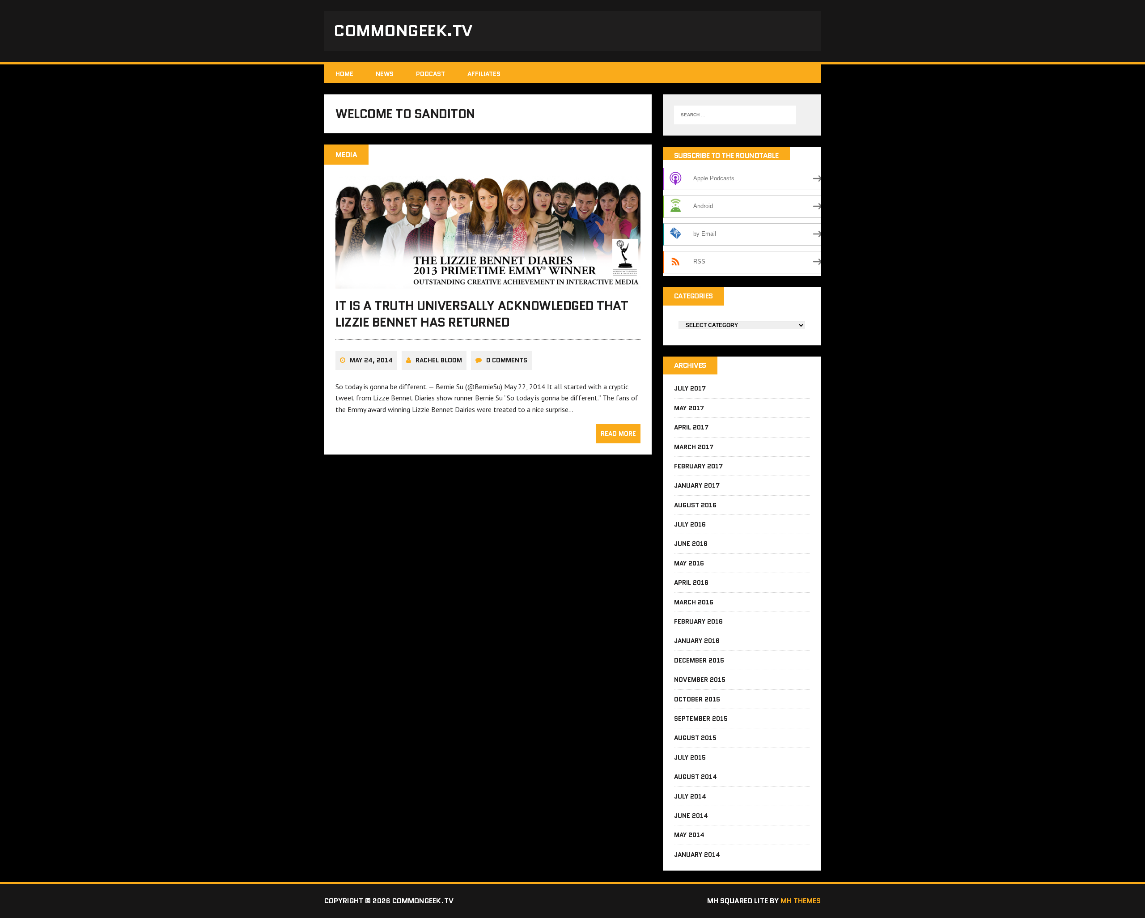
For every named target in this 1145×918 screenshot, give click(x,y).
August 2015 (695, 737)
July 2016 (690, 524)
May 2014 (689, 834)
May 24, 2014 (371, 360)
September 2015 (701, 718)
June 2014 (691, 815)
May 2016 (689, 563)
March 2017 (693, 446)
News (385, 73)
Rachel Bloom (439, 360)
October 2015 (697, 699)
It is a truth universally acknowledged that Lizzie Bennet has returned (481, 314)
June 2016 (691, 543)
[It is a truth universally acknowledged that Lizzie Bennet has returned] (487, 282)
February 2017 (698, 466)
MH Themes (800, 901)
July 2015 (690, 757)
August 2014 (695, 776)
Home (344, 73)
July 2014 (690, 796)
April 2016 (691, 582)
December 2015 (699, 660)
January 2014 (697, 854)
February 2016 (698, 621)
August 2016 (695, 505)
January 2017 (697, 485)
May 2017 (689, 408)
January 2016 (697, 640)
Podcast (430, 73)
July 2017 (690, 388)
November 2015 (699, 679)
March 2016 (693, 602)
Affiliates (483, 73)
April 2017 (691, 427)
